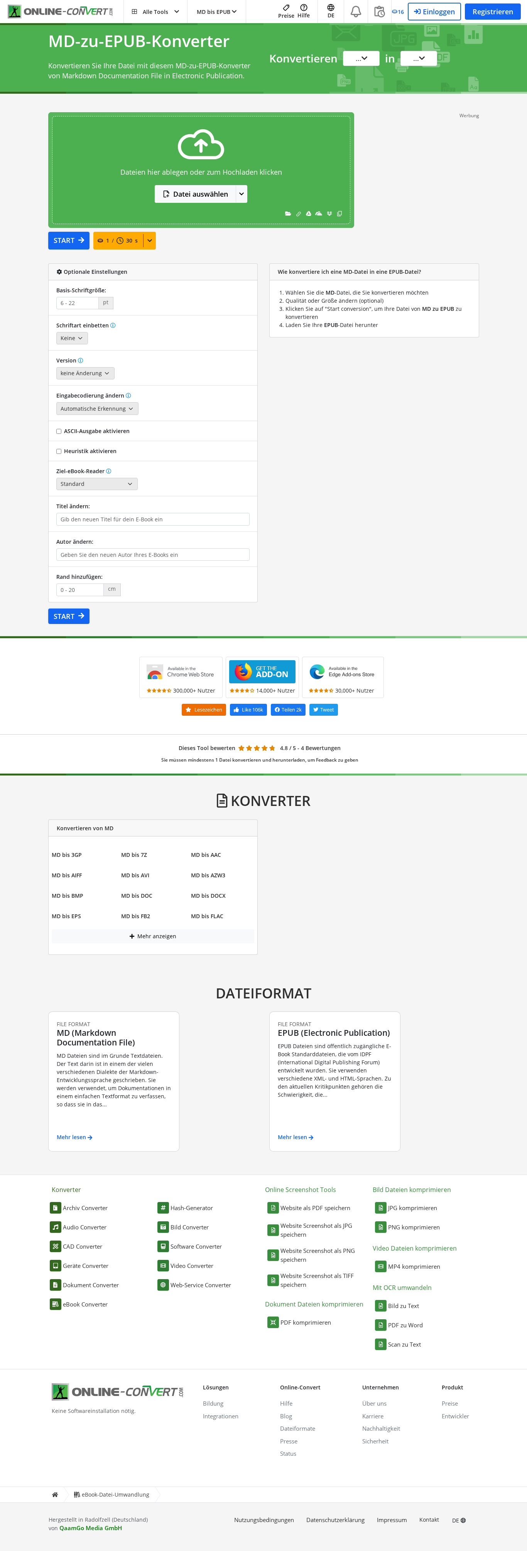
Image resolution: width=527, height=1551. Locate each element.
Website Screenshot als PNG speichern (317, 1255)
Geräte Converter (85, 1265)
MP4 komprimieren (414, 1266)
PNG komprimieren (414, 1227)
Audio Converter (84, 1227)
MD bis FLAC (207, 916)
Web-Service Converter (201, 1285)
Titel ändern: (73, 506)
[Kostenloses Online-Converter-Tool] (65, 11)
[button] (155, 11)
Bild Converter (190, 1227)
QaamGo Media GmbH (90, 1528)
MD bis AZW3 (208, 875)
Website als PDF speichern (315, 1208)
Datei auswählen (200, 194)
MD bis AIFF (67, 875)
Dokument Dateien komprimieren (314, 1304)
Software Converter (196, 1246)
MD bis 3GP (67, 854)
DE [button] (331, 15)
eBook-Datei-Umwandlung (115, 1494)
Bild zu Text (403, 1306)
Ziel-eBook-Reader (80, 471)
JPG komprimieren (412, 1208)
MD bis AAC (206, 854)
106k (252, 709)
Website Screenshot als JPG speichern (316, 1230)
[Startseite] (54, 1495)
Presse (288, 1441)
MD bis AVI (135, 875)
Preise (286, 15)
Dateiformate (297, 1428)
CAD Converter (82, 1246)
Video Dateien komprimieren (415, 1248)
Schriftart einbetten (82, 325)
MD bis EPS (66, 916)
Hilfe (303, 15)
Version (67, 360)
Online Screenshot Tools (300, 1189)
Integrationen (220, 1416)
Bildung (213, 1403)
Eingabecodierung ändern (90, 395)
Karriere (372, 1416)
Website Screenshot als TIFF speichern (317, 1280)
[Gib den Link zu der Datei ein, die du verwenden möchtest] (298, 213)
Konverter (66, 1189)
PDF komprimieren (305, 1322)
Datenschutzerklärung (335, 1520)
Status (288, 1453)
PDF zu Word (405, 1325)
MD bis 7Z (134, 854)
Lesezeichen (207, 709)
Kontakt (429, 1519)
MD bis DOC (136, 895)
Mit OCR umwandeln (402, 1287)
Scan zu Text (404, 1344)
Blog (286, 1416)
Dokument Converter (91, 1285)
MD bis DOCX (208, 895)
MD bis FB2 (135, 916)
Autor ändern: (74, 541)
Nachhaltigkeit (381, 1428)
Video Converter (192, 1265)
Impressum (392, 1520)
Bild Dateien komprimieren (412, 1189)
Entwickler (455, 1416)
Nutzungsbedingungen (264, 1520)
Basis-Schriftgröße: (81, 290)
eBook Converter (85, 1304)
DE (456, 1520)
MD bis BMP (67, 895)
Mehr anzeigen (156, 936)
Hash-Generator (192, 1208)
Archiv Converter (85, 1208)
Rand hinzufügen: (79, 576)
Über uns (374, 1403)
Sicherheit (375, 1441)
